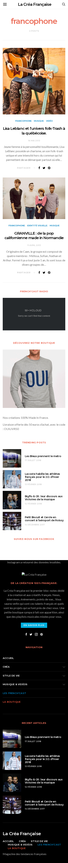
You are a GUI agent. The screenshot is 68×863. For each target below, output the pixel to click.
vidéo (49, 121)
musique (39, 121)
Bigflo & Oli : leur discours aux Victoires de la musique (44, 498)
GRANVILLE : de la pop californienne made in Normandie (34, 235)
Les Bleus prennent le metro (43, 456)
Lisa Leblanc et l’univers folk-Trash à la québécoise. (34, 130)
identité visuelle (37, 225)
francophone (23, 121)
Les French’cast (14, 693)
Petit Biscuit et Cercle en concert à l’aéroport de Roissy (44, 519)
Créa (6, 666)
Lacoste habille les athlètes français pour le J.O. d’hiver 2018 (42, 477)
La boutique (11, 701)
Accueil (8, 658)
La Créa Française (34, 4)
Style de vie (11, 675)
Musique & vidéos (15, 684)
